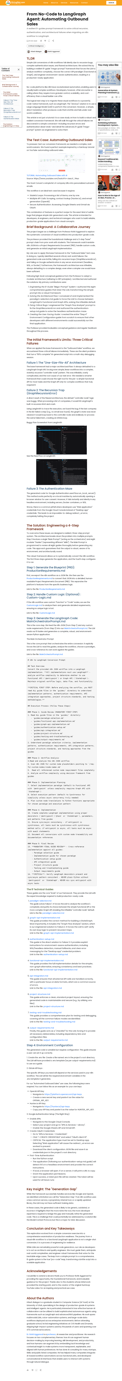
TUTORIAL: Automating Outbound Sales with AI (47, 175)
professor (51, 1334)
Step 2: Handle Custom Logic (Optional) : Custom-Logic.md (54, 596)
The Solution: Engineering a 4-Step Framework (53, 527)
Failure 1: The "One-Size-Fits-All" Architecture (56, 363)
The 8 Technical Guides (40, 889)
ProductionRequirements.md (39, 578)
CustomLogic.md (34, 605)
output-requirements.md (42, 1028)
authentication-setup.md (42, 939)
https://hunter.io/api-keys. (57, 1106)
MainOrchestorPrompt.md (75, 628)
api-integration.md (39, 975)
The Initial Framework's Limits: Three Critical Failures (60, 341)
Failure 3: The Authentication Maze (49, 489)
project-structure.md (40, 994)
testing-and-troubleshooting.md (45, 1012)
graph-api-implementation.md (45, 917)
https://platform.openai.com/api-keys (63, 1094)
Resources (74, 3)
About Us (54, 3)
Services (64, 3)
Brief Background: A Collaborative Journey (58, 227)
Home (45, 3)
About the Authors (40, 1298)
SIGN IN (111, 3)
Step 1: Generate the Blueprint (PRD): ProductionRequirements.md (51, 569)
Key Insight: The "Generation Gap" (52, 1189)
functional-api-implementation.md (47, 960)
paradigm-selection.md (40, 901)
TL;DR (31, 58)
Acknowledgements (42, 1271)
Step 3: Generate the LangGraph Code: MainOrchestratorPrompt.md (52, 619)
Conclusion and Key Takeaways (51, 1228)
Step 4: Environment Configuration (50, 1045)
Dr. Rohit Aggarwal (35, 1334)
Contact (84, 3)
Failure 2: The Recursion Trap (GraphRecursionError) (46, 391)
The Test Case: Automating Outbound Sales (60, 140)
